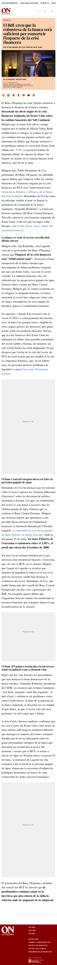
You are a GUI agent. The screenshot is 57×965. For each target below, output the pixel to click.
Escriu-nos (33, 939)
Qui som (31, 927)
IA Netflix (45, 3)
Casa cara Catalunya (29, 3)
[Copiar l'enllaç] (33, 95)
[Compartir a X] (3, 95)
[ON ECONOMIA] (6, 11)
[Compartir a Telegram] (13, 95)
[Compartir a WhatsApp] (8, 95)
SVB (18, 150)
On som (31, 934)
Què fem (31, 930)
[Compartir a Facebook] (18, 95)
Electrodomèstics (10, 3)
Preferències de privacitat (40, 952)
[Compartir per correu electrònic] (28, 95)
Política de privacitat (38, 945)
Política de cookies (37, 949)
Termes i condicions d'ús (39, 942)
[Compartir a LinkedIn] (23, 95)
